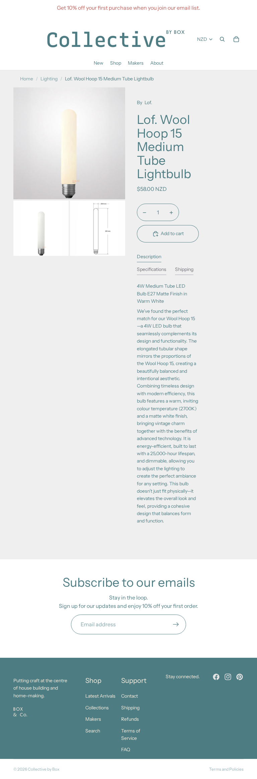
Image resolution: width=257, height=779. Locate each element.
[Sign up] (176, 625)
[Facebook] (216, 677)
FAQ (125, 750)
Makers (93, 719)
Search (92, 731)
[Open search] (222, 39)
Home (26, 79)
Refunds (130, 719)
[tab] (149, 258)
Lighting (49, 79)
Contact (129, 696)
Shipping (130, 708)
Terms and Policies (226, 769)
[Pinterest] (240, 677)
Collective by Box (44, 769)
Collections (97, 708)
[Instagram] (228, 677)
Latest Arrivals (100, 696)
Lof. (148, 102)
